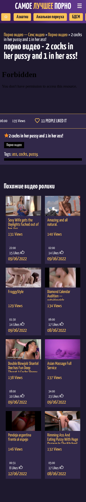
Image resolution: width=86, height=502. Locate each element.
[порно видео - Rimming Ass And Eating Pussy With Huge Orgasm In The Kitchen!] (62, 421)
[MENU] (79, 6)
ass (14, 154)
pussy (33, 154)
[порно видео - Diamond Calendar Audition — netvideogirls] (62, 278)
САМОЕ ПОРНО (43, 7)
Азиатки (22, 17)
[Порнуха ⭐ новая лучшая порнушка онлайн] (6, 17)
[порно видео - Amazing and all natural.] (62, 206)
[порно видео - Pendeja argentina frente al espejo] (23, 421)
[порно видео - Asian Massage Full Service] (62, 349)
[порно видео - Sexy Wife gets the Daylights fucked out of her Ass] (23, 206)
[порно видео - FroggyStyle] (23, 278)
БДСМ (76, 17)
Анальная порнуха (50, 17)
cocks (23, 154)
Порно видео (14, 145)
